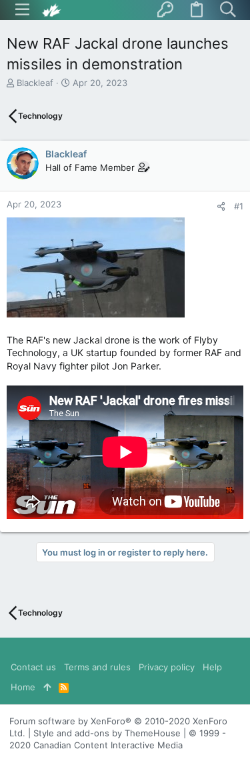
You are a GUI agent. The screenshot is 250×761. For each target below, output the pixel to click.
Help (212, 667)
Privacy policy (167, 667)
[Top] (47, 687)
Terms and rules (97, 667)
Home (23, 687)
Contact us (33, 667)
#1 (238, 206)
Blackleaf (35, 82)
